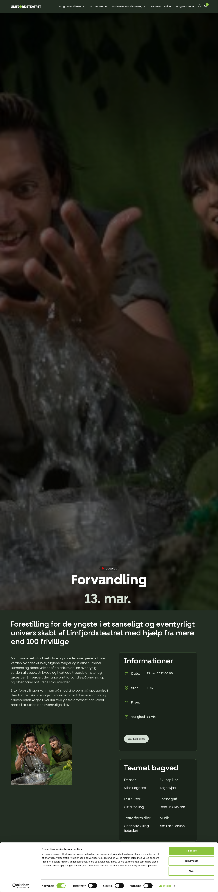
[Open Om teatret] (106, 6)
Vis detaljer (165, 885)
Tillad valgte (191, 860)
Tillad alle (191, 850)
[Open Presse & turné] (170, 6)
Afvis (191, 871)
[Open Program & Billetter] (84, 6)
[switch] (92, 885)
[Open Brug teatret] (193, 6)
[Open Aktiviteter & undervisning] (144, 6)
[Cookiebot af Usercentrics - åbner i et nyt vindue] (21, 885)
